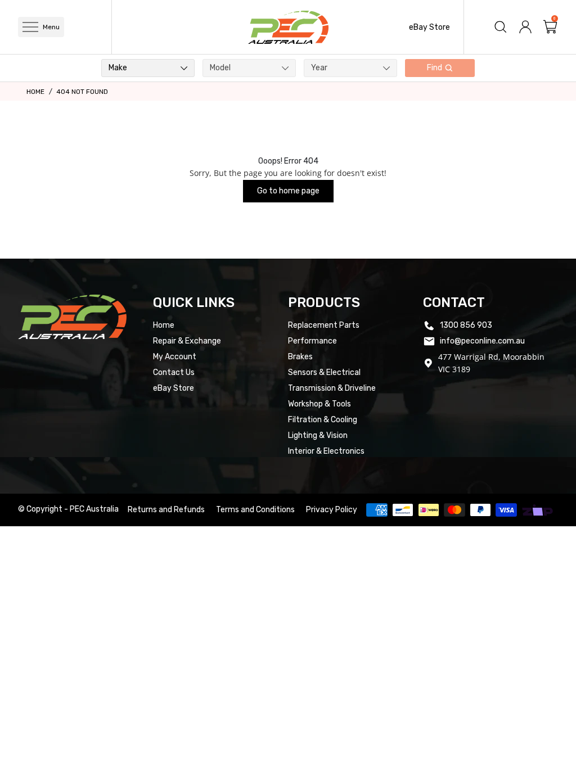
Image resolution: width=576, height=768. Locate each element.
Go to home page (288, 191)
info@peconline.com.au (482, 341)
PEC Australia (94, 509)
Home (35, 92)
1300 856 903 (466, 325)
